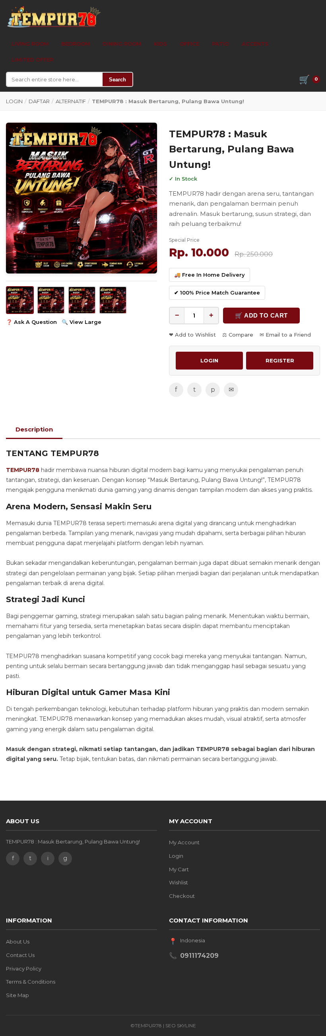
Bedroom (75, 43)
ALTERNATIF (71, 101)
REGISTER (280, 360)
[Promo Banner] (81, 198)
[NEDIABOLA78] (53, 17)
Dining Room (122, 43)
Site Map (17, 995)
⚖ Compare (237, 334)
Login (176, 856)
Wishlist (178, 882)
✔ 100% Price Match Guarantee (217, 292)
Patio (220, 43)
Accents (255, 43)
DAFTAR (39, 101)
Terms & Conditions (30, 981)
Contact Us (20, 955)
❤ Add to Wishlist (192, 334)
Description (34, 429)
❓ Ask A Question (31, 322)
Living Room (30, 43)
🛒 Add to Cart (261, 315)
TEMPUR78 (22, 470)
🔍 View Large (81, 322)
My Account (184, 842)
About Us (17, 941)
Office (189, 43)
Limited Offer (32, 59)
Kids (160, 43)
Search (117, 80)
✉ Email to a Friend (285, 334)
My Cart (179, 869)
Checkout (182, 896)
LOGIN (14, 101)
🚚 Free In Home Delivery (209, 275)
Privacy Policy (23, 968)
